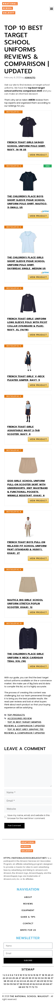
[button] (51, 8)
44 (24, 981)
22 (4, 978)
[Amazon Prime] (45, 211)
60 (27, 984)
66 (47, 984)
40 (11, 981)
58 (21, 984)
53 (5, 984)
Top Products (16, 714)
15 (34, 975)
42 (18, 981)
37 (52, 978)
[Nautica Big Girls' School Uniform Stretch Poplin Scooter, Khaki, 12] (28, 584)
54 (8, 984)
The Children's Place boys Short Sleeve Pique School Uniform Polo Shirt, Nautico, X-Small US (27, 202)
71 (30, 987)
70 (27, 987)
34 (42, 978)
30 (30, 978)
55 (11, 984)
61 (31, 984)
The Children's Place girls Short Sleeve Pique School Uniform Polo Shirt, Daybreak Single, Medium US (26, 263)
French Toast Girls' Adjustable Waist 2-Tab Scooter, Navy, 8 (23, 430)
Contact (28, 923)
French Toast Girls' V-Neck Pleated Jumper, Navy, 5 (26, 378)
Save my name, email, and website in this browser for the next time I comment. (28, 817)
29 (26, 978)
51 (48, 981)
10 (21, 975)
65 (44, 984)
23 (7, 978)
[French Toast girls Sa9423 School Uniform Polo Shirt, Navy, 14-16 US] (28, 127)
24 (10, 978)
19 (46, 975)
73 (36, 987)
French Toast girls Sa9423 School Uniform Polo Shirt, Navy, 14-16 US (26, 146)
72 (33, 987)
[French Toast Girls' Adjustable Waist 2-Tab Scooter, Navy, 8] (28, 411)
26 (17, 978)
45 (28, 981)
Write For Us (28, 930)
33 (39, 978)
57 (18, 984)
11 (23, 975)
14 (31, 975)
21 (52, 975)
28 (23, 978)
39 (8, 981)
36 (49, 978)
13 (29, 975)
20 (49, 975)
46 (31, 981)
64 (40, 984)
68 (20, 987)
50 (45, 981)
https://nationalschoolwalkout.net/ (25, 858)
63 (37, 984)
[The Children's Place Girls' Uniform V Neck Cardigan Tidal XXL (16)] (28, 638)
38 (5, 981)
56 (14, 984)
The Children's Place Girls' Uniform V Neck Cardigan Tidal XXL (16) (25, 657)
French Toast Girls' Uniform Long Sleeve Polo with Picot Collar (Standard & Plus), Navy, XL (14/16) (27, 324)
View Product (38, 154)
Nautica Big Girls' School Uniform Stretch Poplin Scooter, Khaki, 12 (25, 603)
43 (21, 981)
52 (51, 981)
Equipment (28, 910)
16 (37, 975)
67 (51, 984)
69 (23, 987)
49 (41, 981)
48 (38, 981)
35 (45, 978)
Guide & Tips (28, 916)
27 (20, 978)
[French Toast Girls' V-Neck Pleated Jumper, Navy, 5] (28, 361)
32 (36, 978)
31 (33, 978)
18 (43, 975)
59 (24, 984)
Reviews (28, 903)
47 (34, 981)
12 (26, 975)
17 (40, 975)
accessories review (19, 718)
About (28, 897)
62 (34, 984)
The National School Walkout (29, 996)
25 (13, 978)
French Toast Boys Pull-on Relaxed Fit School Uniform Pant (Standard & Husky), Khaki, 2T (27, 547)
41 (15, 981)
